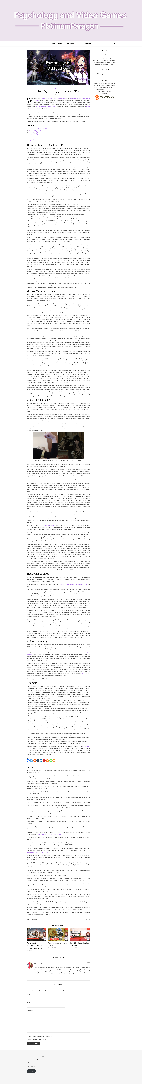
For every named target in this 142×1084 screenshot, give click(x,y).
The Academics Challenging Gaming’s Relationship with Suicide (36, 945)
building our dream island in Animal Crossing (54, 98)
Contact (87, 44)
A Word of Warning (34, 137)
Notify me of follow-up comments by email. (40, 1036)
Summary (31, 139)
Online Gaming (69, 88)
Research (70, 44)
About (79, 44)
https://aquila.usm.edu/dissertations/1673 (50, 834)
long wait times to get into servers (46, 106)
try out (88, 106)
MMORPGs (59, 88)
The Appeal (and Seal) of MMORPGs (39, 129)
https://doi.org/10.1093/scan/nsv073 (37, 852)
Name (29, 994)
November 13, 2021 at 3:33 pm (41, 965)
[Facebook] (28, 760)
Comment (30, 1010)
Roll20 (83, 673)
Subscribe (31, 1071)
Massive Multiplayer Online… (37, 131)
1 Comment (87, 919)
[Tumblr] (37, 760)
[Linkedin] (41, 760)
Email (29, 1002)
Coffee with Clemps (49, 525)
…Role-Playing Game (34, 133)
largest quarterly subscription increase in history (74, 584)
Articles (61, 44)
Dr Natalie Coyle (32, 919)
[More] (53, 760)
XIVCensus (86, 428)
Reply (88, 963)
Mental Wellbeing (48, 88)
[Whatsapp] (50, 760)
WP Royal (37, 1081)
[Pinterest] (44, 760)
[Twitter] (31, 760)
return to (31, 109)
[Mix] (47, 760)
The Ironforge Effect (34, 135)
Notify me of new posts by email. (37, 1039)
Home (53, 44)
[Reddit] (34, 760)
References (32, 141)
